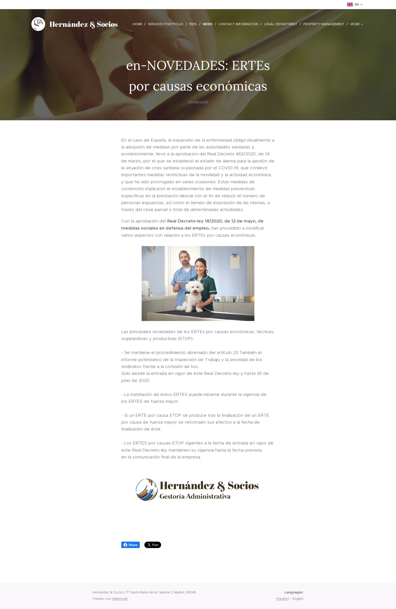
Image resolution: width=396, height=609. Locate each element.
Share (133, 545)
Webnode (120, 599)
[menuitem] (139, 24)
